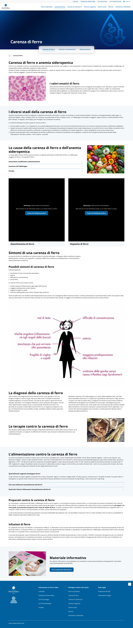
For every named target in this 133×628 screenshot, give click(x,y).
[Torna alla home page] (6, 7)
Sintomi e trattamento (67, 49)
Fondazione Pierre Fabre (46, 595)
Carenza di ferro (48, 49)
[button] (46, 162)
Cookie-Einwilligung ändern (36, 213)
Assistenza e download (75, 615)
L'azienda (41, 591)
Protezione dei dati (104, 591)
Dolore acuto (72, 607)
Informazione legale (104, 595)
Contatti (41, 607)
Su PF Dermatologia (44, 603)
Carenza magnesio (74, 603)
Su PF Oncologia (43, 599)
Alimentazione (85, 49)
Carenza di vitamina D (75, 599)
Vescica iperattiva (74, 591)
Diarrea (70, 611)
